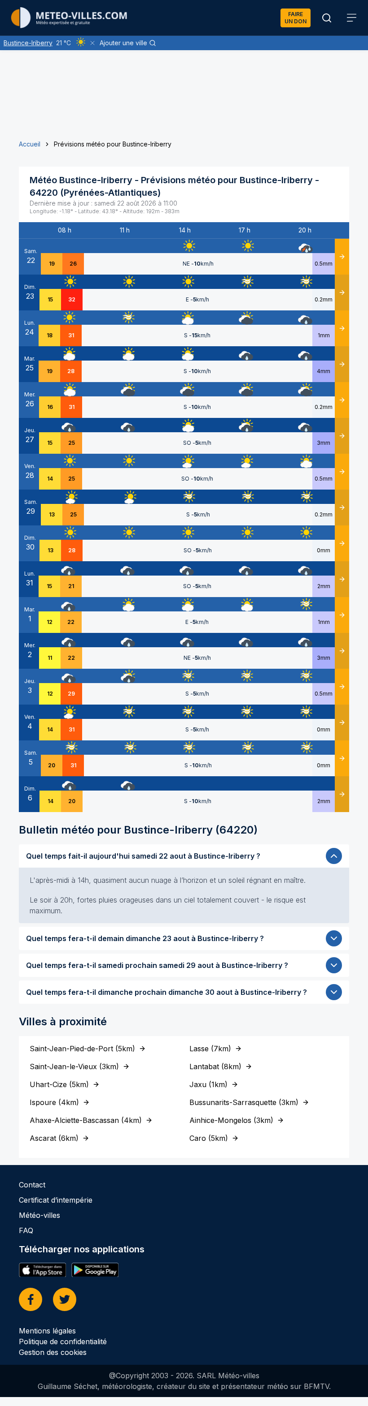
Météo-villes (39, 1215)
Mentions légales (47, 1330)
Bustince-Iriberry (28, 43)
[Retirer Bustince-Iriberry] (92, 43)
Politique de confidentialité (63, 1341)
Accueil (29, 144)
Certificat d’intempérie (55, 1199)
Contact (32, 1184)
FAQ (26, 1230)
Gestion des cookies (53, 1352)
